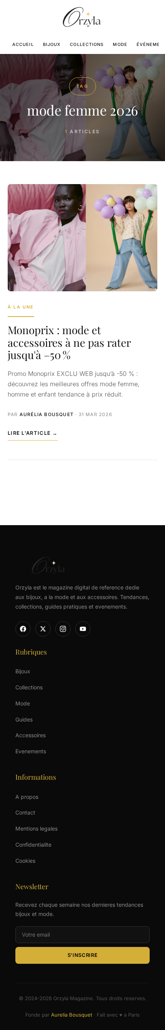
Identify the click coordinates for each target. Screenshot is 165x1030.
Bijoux (52, 44)
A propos (26, 796)
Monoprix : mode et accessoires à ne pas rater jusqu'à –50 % (69, 342)
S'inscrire (83, 955)
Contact (25, 812)
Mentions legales (36, 828)
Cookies (25, 860)
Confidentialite (33, 844)
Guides (24, 719)
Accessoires (30, 735)
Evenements (30, 751)
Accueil (23, 44)
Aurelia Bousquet (71, 1015)
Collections (87, 44)
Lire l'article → (33, 433)
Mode (120, 44)
